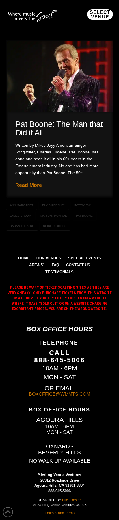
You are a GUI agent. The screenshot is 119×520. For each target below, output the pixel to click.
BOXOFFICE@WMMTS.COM (59, 394)
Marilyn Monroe (53, 215)
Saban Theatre (22, 226)
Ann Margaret (21, 205)
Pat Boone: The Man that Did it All (59, 128)
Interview (82, 205)
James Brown (20, 215)
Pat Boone (84, 215)
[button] (100, 14)
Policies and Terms (60, 513)
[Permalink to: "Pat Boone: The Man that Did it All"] (60, 76)
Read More (28, 185)
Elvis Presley (53, 205)
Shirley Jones (54, 226)
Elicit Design (72, 500)
